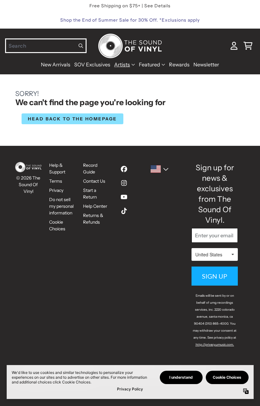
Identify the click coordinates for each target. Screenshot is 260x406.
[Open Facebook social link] (124, 169)
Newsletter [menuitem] (206, 64)
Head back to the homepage (72, 119)
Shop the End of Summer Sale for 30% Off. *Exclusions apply (130, 20)
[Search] (81, 45)
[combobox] (46, 45)
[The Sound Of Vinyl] (130, 46)
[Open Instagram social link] (124, 183)
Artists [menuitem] (122, 64)
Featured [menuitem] (149, 64)
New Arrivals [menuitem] (55, 64)
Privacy (56, 190)
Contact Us (94, 181)
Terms (55, 181)
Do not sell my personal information (61, 206)
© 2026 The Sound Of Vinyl (28, 184)
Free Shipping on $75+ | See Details (130, 6)
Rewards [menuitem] (179, 64)
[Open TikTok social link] (124, 211)
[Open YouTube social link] (124, 197)
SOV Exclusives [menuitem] (92, 64)
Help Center (95, 206)
